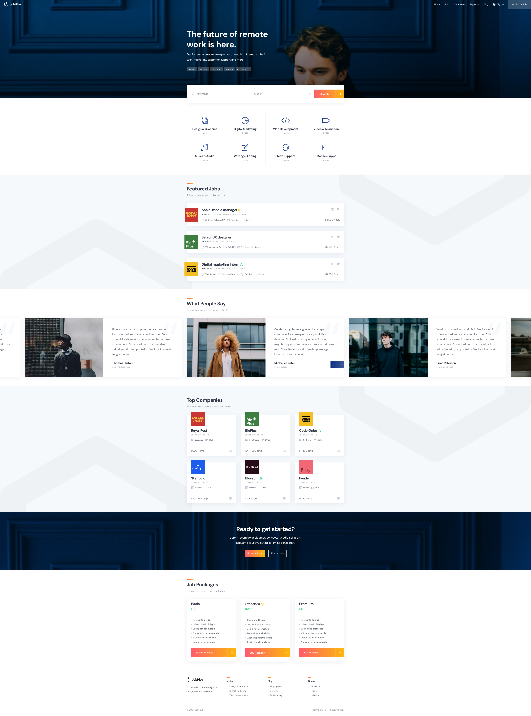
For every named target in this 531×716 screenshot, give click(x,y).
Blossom (252, 478)
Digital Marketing (245, 129)
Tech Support (286, 156)
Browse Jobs (254, 553)
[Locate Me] (309, 94)
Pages (473, 4)
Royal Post (207, 215)
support (203, 69)
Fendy (304, 478)
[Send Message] (230, 451)
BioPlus (205, 242)
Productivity (276, 695)
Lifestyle (274, 690)
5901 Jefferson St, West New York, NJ (221, 274)
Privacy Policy (337, 709)
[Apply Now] (332, 210)
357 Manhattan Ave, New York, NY (220, 247)
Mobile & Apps (326, 156)
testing (191, 69)
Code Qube (207, 269)
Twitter (313, 690)
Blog (486, 4)
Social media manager (219, 210)
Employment (276, 686)
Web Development (285, 129)
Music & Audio (204, 156)
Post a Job (277, 553)
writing (229, 69)
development (243, 69)
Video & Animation (326, 129)
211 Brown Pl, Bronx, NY (215, 220)
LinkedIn (314, 695)
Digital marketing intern (220, 264)
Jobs (447, 4)
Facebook (315, 686)
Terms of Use (319, 709)
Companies (459, 4)
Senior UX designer (216, 237)
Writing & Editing (245, 156)
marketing (216, 69)
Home (437, 4)
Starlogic (198, 478)
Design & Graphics (204, 129)
